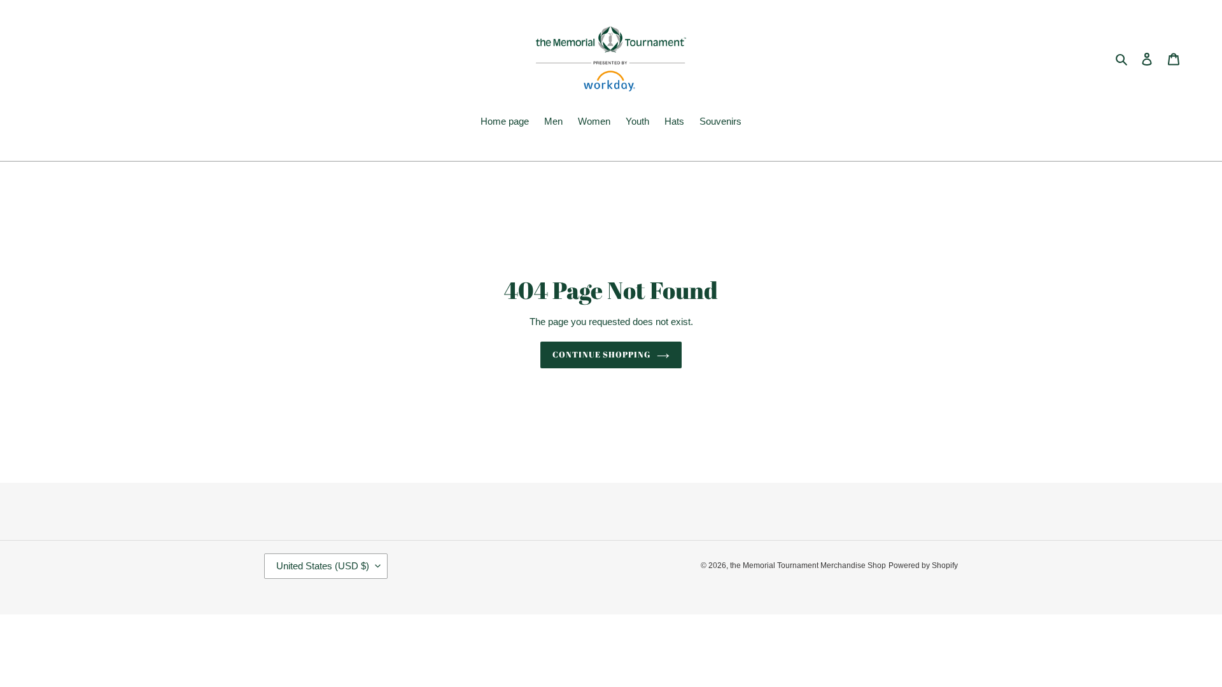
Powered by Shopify (923, 565)
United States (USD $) (322, 565)
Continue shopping (601, 354)
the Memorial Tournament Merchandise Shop (808, 565)
